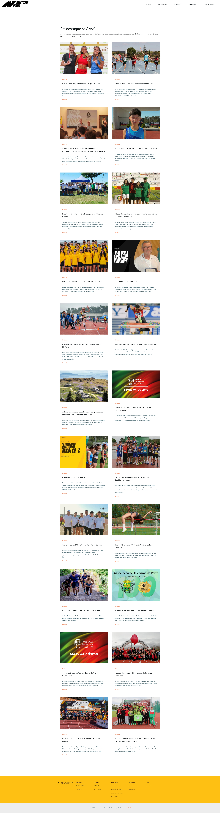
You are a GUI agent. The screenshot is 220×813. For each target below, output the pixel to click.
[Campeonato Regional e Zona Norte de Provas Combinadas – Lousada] (136, 451)
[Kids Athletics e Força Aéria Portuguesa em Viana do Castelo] (84, 188)
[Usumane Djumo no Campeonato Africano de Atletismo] (136, 318)
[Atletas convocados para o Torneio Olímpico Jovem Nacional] (84, 318)
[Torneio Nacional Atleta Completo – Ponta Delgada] (84, 519)
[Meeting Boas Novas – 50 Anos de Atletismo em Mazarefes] (136, 647)
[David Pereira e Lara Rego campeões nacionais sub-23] (136, 58)
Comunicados (209, 4)
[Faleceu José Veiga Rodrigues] (136, 256)
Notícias (64, 79)
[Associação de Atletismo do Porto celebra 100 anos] (136, 584)
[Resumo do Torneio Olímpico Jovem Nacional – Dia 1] (84, 256)
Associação (162, 4)
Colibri (129, 808)
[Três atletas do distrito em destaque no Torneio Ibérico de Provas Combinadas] (136, 188)
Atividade (177, 4)
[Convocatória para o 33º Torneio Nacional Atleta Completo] (136, 519)
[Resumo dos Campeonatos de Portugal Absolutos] (84, 58)
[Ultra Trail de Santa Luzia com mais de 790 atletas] (84, 584)
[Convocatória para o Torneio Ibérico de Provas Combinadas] (84, 647)
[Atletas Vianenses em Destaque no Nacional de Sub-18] (136, 123)
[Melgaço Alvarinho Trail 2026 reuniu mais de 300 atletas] (84, 713)
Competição (192, 4)
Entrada (148, 4)
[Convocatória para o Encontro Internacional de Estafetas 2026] (136, 384)
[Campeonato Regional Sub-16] (84, 451)
